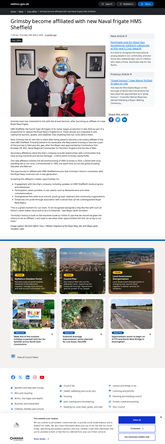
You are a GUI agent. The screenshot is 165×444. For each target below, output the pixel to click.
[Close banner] (161, 417)
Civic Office (16, 40)
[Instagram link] (34, 377)
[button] (107, 4)
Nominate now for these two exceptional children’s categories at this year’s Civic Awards (130, 45)
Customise (135, 428)
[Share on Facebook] (111, 119)
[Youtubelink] (42, 377)
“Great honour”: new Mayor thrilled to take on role (131, 82)
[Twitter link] (20, 377)
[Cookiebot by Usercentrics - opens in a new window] (16, 439)
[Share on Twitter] (117, 119)
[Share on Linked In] (124, 119)
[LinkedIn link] (27, 377)
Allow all (137, 420)
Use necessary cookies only (136, 437)
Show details (40, 439)
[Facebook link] (13, 377)
